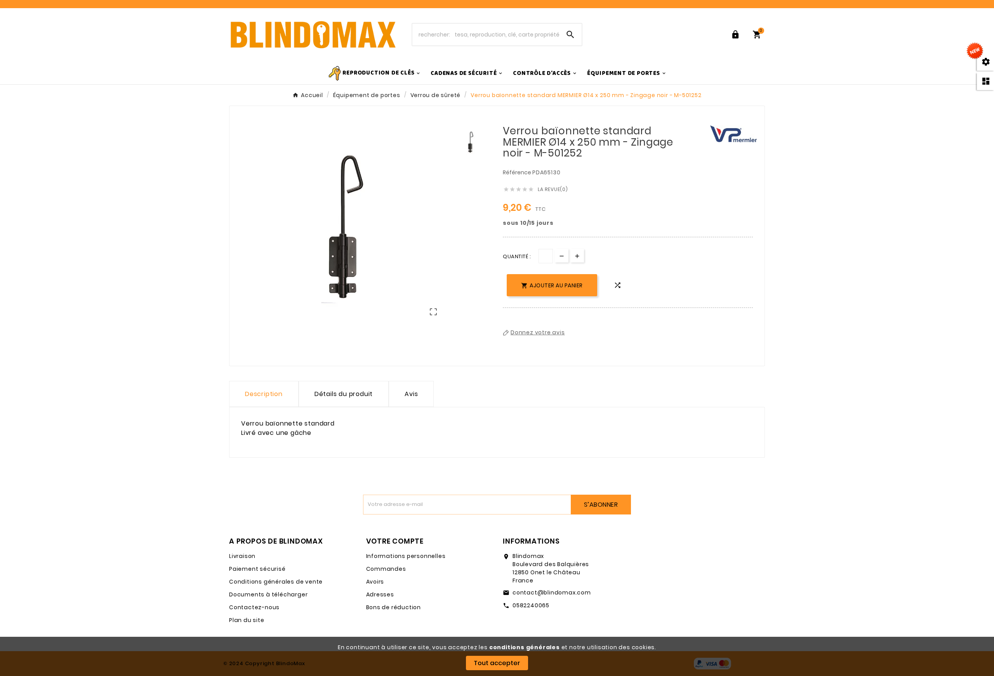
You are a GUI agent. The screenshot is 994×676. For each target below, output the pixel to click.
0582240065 (531, 605)
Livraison (242, 556)
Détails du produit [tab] (344, 393)
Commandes (386, 569)
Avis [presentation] (411, 393)
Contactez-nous (254, 607)
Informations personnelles (406, 556)
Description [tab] (264, 393)
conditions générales (524, 647)
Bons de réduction (393, 607)
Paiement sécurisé (257, 569)
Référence (517, 172)
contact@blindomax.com (552, 592)
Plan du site (246, 620)
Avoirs (375, 582)
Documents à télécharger (268, 594)
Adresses (380, 594)
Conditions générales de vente (276, 582)
